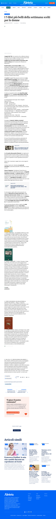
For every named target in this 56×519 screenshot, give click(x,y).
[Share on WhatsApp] (28, 377)
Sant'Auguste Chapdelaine (32, 4)
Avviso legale (24, 515)
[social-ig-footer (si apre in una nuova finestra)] (31, 512)
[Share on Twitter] (24, 377)
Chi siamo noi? (19, 515)
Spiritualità (30, 7)
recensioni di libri (8, 384)
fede (43, 444)
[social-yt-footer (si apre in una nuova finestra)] (24, 512)
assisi (6, 444)
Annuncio (37, 498)
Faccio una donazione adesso (12, 412)
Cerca (15, 3)
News (19, 7)
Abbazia (49, 7)
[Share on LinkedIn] (22, 377)
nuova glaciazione (13, 82)
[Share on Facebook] (20, 377)
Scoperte (35, 7)
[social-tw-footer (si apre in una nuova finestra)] (29, 512)
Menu (3, 7)
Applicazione (38, 497)
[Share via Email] (26, 377)
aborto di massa (18, 83)
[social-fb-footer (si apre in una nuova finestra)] (26, 512)
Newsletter (38, 495)
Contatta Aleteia (39, 515)
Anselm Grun (25, 199)
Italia (44, 7)
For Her (5, 11)
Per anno (45, 495)
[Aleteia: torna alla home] (28, 2)
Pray (7, 7)
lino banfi (31, 444)
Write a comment (17, 430)
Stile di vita (24, 7)
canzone (44, 466)
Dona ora (51, 3)
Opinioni (14, 7)
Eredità (40, 7)
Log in (20, 426)
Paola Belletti (16, 23)
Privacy (44, 515)
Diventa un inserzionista (32, 515)
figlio (31, 466)
